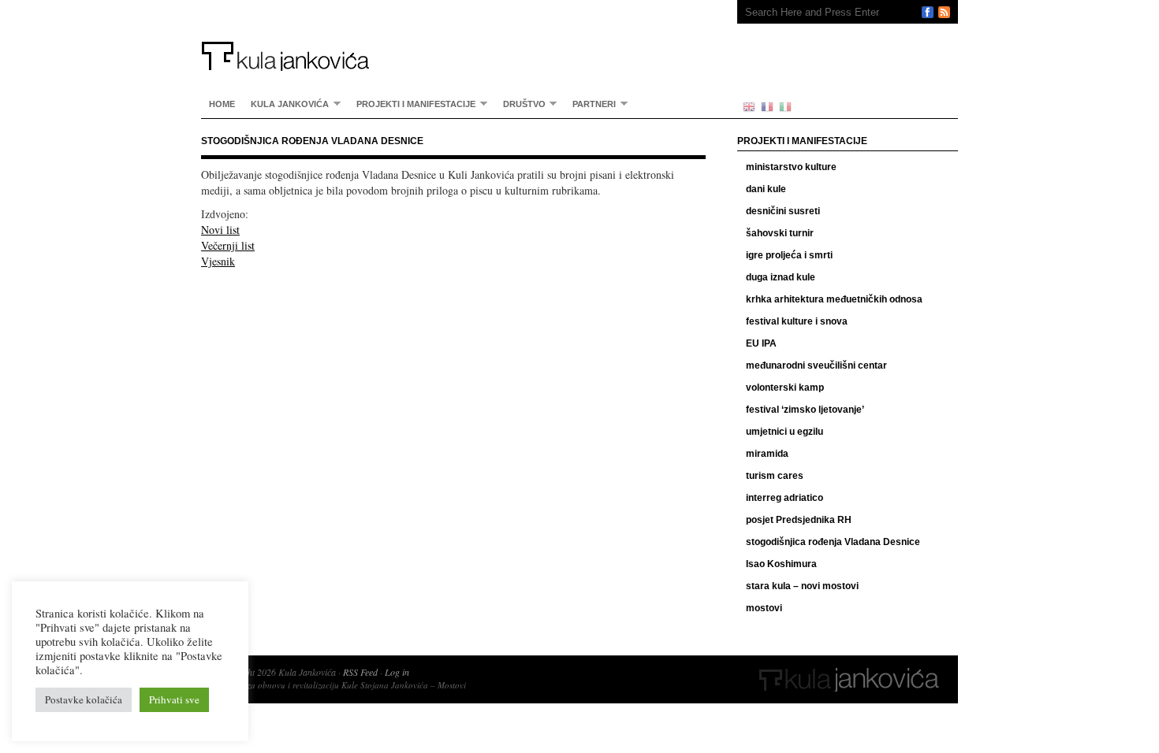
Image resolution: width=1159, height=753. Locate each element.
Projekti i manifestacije (411, 103)
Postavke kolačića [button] (83, 699)
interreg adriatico (784, 497)
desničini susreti (783, 211)
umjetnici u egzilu (784, 431)
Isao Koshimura (781, 563)
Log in (397, 672)
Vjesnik (218, 261)
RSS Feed (360, 672)
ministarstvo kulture (791, 166)
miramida (767, 453)
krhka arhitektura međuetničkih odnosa (834, 299)
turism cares (774, 475)
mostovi (764, 608)
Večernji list (228, 245)
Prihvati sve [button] (174, 699)
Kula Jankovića (453, 35)
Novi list (220, 229)
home (222, 104)
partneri (590, 103)
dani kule (766, 189)
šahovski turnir (780, 233)
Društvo (520, 103)
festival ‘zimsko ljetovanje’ (805, 409)
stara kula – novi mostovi (802, 586)
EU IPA (761, 343)
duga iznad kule (780, 277)
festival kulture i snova (797, 321)
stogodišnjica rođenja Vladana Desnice (833, 541)
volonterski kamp (785, 387)
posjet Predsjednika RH (799, 519)
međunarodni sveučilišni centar (816, 365)
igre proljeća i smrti (789, 255)
